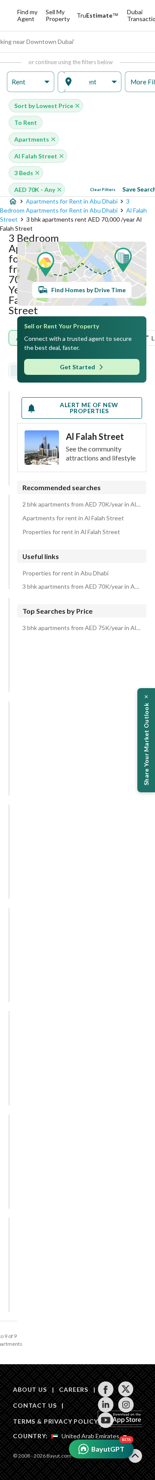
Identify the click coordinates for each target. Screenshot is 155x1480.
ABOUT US (30, 1389)
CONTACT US (34, 1405)
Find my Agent (27, 15)
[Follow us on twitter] (126, 1389)
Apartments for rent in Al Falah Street (73, 518)
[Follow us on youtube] (106, 1420)
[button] (31, 82)
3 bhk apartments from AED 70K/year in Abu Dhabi (81, 586)
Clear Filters (102, 189)
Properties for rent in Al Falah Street (71, 531)
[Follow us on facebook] (106, 1389)
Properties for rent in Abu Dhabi (65, 573)
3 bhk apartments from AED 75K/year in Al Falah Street (81, 627)
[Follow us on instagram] (126, 1404)
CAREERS (73, 1389)
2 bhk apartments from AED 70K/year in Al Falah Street (81, 504)
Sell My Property (58, 15)
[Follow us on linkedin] (106, 1404)
